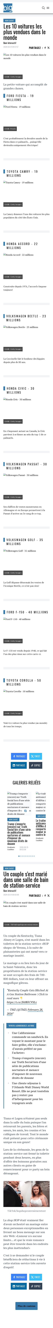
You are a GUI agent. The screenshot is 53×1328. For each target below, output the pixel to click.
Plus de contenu (26, 1306)
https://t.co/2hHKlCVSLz (22, 1002)
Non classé (9, 20)
